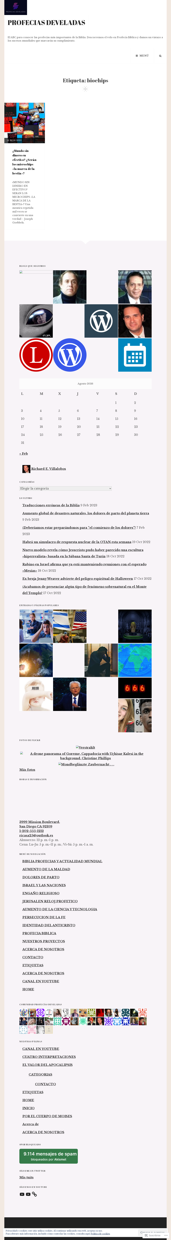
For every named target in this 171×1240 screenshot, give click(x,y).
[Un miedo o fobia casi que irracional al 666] (135, 688)
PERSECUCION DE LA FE (43, 917)
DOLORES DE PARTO (40, 877)
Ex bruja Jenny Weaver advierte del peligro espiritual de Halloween (77, 579)
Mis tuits (26, 1177)
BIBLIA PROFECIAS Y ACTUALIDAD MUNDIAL (62, 861)
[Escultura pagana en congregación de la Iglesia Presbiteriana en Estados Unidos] (135, 626)
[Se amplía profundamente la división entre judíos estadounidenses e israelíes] (70, 626)
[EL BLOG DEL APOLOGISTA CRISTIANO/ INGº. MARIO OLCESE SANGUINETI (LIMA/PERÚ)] (70, 287)
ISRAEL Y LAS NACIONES (44, 885)
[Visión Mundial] (135, 287)
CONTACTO (32, 957)
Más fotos (27, 770)
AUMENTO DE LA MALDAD (46, 869)
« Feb (23, 454)
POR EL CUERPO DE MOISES (47, 1116)
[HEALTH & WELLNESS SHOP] (135, 321)
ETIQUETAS (32, 965)
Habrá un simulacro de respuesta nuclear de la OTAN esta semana (76, 542)
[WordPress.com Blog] (70, 355)
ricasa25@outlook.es (36, 835)
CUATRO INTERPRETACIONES (49, 1057)
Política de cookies (100, 1233)
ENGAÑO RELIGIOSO (40, 893)
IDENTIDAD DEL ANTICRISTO (48, 925)
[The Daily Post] (135, 355)
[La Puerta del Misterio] (36, 321)
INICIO (28, 1108)
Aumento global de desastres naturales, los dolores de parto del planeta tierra (85, 513)
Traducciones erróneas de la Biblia (51, 505)
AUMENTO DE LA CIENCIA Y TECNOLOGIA (59, 909)
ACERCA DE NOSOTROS (43, 949)
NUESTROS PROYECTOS (43, 941)
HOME (28, 989)
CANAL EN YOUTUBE (40, 981)
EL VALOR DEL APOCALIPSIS (47, 1065)
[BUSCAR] (160, 56)
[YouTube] (22, 1194)
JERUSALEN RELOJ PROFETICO (50, 901)
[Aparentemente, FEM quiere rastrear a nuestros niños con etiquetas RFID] (36, 694)
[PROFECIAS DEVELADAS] (36, 287)
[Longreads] (36, 355)
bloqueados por (51, 1157)
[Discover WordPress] (101, 321)
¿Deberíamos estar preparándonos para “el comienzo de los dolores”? (79, 528)
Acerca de (30, 1124)
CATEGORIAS (40, 1074)
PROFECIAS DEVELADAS (46, 22)
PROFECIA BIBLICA (39, 933)
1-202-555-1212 (31, 831)
